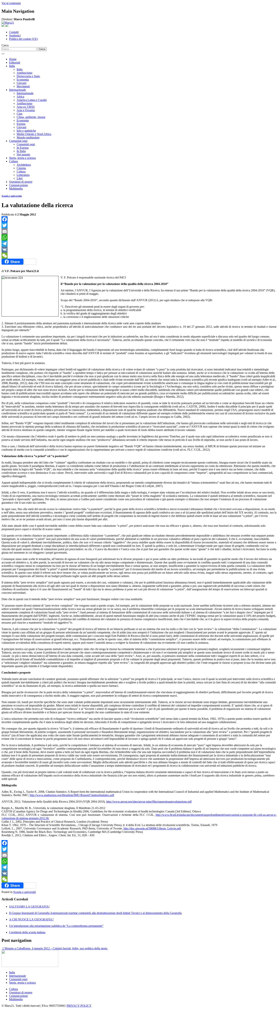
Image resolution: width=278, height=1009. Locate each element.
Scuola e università (12, 195)
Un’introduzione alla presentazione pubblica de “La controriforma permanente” (56, 925)
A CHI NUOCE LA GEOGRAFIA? (31, 919)
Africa (20, 96)
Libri (20, 178)
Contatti (14, 32)
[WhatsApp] (139, 237)
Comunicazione (18, 185)
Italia (12, 66)
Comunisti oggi (18, 140)
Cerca (5, 45)
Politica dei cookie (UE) (23, 38)
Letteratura (23, 175)
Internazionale (17, 89)
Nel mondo (23, 154)
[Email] (139, 231)
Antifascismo (24, 72)
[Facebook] (139, 219)
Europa (21, 123)
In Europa (23, 147)
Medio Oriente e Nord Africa (34, 134)
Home (12, 59)
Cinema (21, 168)
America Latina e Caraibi (32, 100)
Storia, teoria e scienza (22, 157)
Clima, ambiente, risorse (31, 117)
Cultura (13, 161)
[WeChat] (139, 256)
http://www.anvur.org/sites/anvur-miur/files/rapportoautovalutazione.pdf (149, 801)
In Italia (21, 151)
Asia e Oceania (26, 110)
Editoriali (14, 62)
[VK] (139, 250)
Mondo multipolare (28, 137)
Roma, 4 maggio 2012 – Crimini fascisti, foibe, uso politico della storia (65, 948)
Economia (23, 79)
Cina (19, 113)
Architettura (24, 164)
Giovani (21, 83)
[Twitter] (139, 225)
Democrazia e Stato (28, 76)
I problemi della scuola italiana (27, 932)
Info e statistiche (26, 130)
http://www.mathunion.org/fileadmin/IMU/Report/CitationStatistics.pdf (72, 795)
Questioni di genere (20, 181)
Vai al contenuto (11, 3)
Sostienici (15, 35)
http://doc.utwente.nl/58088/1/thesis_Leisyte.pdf (152, 828)
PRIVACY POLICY (79, 1005)
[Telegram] (139, 243)
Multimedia (16, 188)
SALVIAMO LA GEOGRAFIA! (29, 906)
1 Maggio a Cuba (12, 948)
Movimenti (23, 86)
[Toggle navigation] (3, 53)
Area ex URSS (26, 106)
